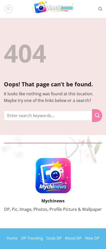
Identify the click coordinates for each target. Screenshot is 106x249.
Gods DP (54, 238)
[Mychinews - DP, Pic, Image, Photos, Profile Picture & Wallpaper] (53, 9)
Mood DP (73, 238)
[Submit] (97, 115)
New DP (92, 238)
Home (12, 238)
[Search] (100, 9)
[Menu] (8, 9)
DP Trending (32, 238)
